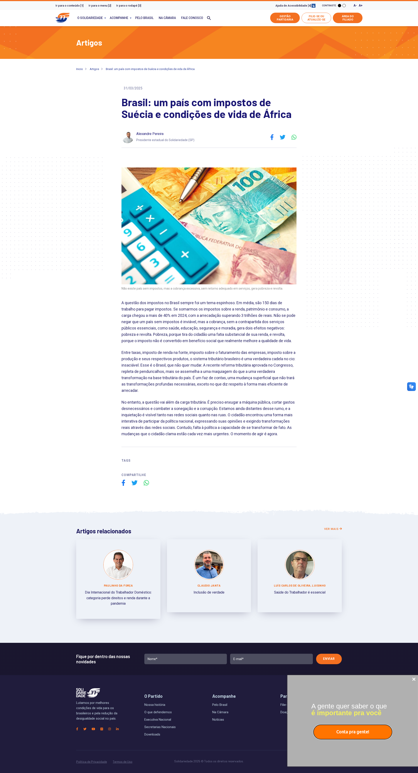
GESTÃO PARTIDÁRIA (285, 18)
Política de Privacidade (91, 761)
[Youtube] (93, 729)
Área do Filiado (348, 18)
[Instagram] (109, 729)
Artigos (94, 69)
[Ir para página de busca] (209, 17)
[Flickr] (101, 729)
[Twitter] (84, 729)
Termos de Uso (122, 761)
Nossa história (154, 705)
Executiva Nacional (157, 720)
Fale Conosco (192, 18)
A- (355, 5)
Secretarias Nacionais (160, 727)
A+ (360, 5)
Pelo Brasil (144, 18)
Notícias (218, 720)
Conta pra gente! (352, 731)
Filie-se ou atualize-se (316, 18)
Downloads (152, 734)
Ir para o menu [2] (100, 5)
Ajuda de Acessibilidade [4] (293, 5)
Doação (286, 712)
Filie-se (285, 705)
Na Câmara (167, 18)
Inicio (79, 69)
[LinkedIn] (117, 729)
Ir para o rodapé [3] (128, 5)
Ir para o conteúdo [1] (69, 5)
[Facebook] (77, 729)
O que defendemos (158, 712)
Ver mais (331, 529)
